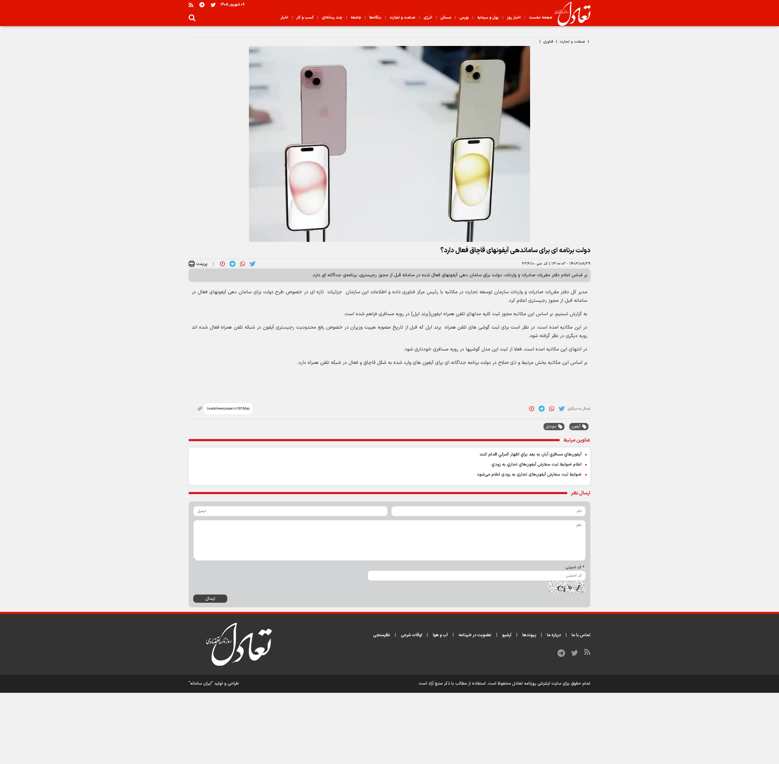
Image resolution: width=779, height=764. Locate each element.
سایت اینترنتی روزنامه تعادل (536, 683)
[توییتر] (213, 5)
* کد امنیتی (574, 567)
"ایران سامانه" (201, 683)
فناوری (548, 42)
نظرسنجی (381, 635)
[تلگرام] (201, 4)
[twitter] (253, 264)
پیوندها (529, 635)
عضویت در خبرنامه (475, 635)
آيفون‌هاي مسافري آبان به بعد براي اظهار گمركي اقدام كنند (531, 454)
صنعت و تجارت (572, 42)
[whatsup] (242, 264)
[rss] (191, 5)
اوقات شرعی (411, 635)
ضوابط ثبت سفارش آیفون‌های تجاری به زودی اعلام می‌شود (529, 474)
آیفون (575, 427)
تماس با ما (580, 635)
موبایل (550, 427)
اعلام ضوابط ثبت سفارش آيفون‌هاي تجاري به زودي (536, 464)
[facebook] (222, 264)
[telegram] (232, 264)
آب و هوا (440, 635)
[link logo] (570, 14)
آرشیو (507, 635)
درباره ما (554, 635)
